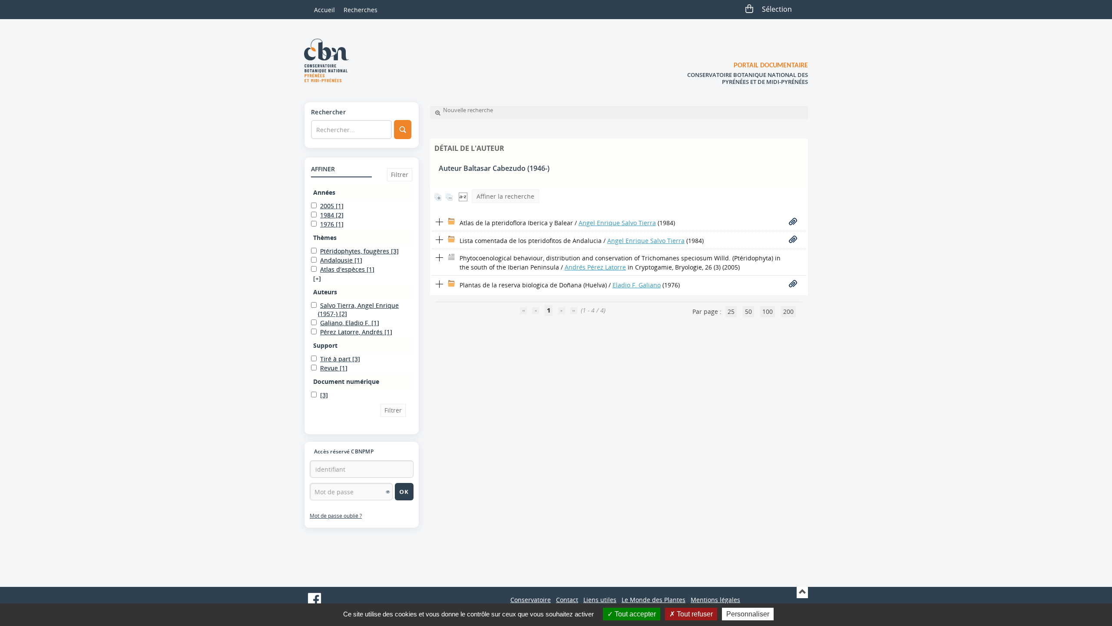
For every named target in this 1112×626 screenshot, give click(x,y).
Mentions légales (715, 600)
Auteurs (325, 292)
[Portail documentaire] (329, 60)
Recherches (360, 10)
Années (324, 192)
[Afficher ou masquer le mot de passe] (388, 491)
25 (731, 311)
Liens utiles (599, 600)
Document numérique (346, 381)
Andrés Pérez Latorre (595, 267)
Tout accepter (634, 614)
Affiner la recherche (505, 196)
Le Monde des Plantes (653, 600)
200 (788, 311)
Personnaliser (747, 614)
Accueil (324, 10)
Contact (567, 600)
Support (325, 345)
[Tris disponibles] (463, 196)
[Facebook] (314, 599)
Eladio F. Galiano (636, 285)
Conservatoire (530, 600)
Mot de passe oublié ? (336, 515)
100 (767, 311)
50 (748, 311)
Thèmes (325, 237)
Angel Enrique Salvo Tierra (617, 223)
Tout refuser (694, 614)
